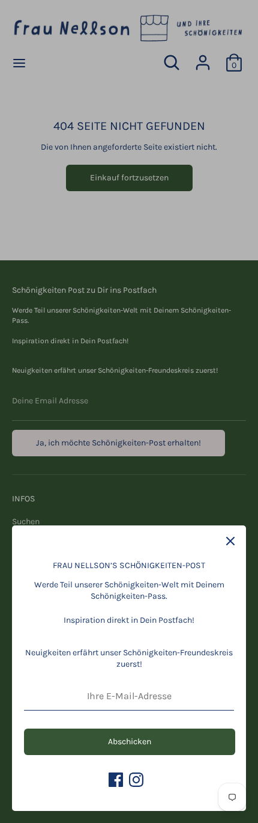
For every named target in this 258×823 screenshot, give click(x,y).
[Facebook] (116, 780)
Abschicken (129, 741)
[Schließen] (230, 541)
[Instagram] (136, 780)
